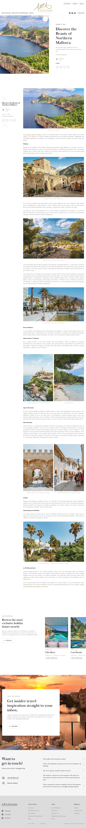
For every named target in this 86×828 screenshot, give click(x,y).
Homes (76, 808)
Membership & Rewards (59, 816)
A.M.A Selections (62, 54)
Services (30, 808)
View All (9, 640)
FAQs (29, 819)
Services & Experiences (20, 13)
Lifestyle (76, 813)
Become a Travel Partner (35, 816)
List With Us (31, 813)
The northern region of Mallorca (32, 134)
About (31, 13)
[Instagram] (72, 13)
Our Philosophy (56, 808)
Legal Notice (43, 823)
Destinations (6, 13)
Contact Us (55, 813)
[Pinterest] (75, 13)
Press (53, 819)
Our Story (54, 810)
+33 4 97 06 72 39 (12, 778)
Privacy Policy (31, 823)
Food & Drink (78, 810)
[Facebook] (70, 13)
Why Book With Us (33, 810)
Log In (81, 3)
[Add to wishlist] (45, 19)
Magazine (81, 13)
